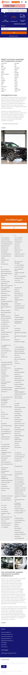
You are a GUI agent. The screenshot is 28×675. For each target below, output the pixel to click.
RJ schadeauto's (18, 386)
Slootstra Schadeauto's (19, 425)
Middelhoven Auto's (19, 299)
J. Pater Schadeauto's (19, 347)
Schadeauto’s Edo (18, 411)
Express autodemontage (6, 406)
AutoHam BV (4, 450)
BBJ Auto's (3, 279)
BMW (2, 66)
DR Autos (3, 385)
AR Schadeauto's (4, 250)
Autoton (2, 262)
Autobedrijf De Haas (5, 446)
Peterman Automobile (19, 351)
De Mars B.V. (17, 291)
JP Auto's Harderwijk (5, 525)
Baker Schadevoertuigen (6, 273)
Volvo (16, 91)
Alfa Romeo (4, 63)
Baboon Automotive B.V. (6, 271)
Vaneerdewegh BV (19, 473)
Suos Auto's (17, 445)
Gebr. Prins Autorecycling (20, 359)
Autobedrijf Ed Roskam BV (20, 394)
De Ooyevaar (17, 330)
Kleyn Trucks (17, 248)
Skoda (16, 82)
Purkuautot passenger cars (7, 636)
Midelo (16, 301)
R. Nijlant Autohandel (19, 317)
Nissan (16, 69)
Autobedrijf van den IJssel (6, 496)
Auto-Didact (3, 374)
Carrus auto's (4, 352)
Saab (16, 79)
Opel (16, 71)
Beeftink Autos (4, 283)
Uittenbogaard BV (18, 466)
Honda (2, 79)
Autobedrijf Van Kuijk (19, 256)
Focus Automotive (5, 418)
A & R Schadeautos (5, 237)
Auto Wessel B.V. (18, 528)
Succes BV (17, 443)
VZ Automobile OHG (19, 512)
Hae (14, 32)
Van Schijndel (17, 413)
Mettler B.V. (17, 297)
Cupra (2, 71)
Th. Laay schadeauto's (19, 265)
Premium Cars (18, 357)
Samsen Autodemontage (20, 407)
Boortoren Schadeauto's (6, 318)
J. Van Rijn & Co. (18, 382)
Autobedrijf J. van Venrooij (20, 488)
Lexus (2, 88)
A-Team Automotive (5, 239)
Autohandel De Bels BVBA (6, 362)
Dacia (2, 72)
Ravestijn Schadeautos (19, 372)
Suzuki (16, 85)
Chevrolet (3, 68)
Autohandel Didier (5, 376)
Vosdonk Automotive (19, 508)
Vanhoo (16, 475)
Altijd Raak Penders (5, 245)
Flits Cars (3, 416)
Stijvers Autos (17, 433)
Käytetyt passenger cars (6, 638)
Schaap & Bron (18, 409)
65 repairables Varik (19, 477)
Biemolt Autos (4, 297)
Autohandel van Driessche (6, 387)
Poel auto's (17, 355)
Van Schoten (17, 417)
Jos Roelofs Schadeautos (20, 388)
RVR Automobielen (18, 398)
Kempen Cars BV (18, 239)
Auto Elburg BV (4, 402)
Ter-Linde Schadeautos (19, 456)
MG (15, 64)
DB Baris (3, 277)
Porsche (16, 75)
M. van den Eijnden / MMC (6, 397)
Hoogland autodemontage (7, 480)
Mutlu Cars (17, 309)
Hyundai (3, 80)
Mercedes (17, 63)
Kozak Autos (17, 252)
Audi (2, 64)
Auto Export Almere (5, 326)
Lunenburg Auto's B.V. (19, 282)
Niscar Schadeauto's (19, 319)
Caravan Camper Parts (6, 350)
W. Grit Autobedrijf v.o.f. (6, 431)
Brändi (3, 26)
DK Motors (3, 380)
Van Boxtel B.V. (4, 324)
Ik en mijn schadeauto (6, 498)
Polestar (17, 74)
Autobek (3, 258)
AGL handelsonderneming (6, 243)
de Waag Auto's (18, 522)
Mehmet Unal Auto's (19, 295)
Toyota (16, 88)
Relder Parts (17, 374)
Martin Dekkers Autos (5, 367)
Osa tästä (8, 671)
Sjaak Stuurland (18, 441)
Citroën (3, 69)
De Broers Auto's (4, 334)
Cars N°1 (3, 354)
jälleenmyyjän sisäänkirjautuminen (8, 653)
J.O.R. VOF (3, 521)
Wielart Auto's (17, 530)
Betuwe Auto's (4, 293)
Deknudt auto (4, 369)
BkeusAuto (3, 299)
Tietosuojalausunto (13, 671)
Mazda (2, 91)
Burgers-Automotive (5, 339)
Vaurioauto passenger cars (7, 634)
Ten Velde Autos (18, 452)
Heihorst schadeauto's (6, 462)
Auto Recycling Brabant (6, 254)
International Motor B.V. (6, 500)
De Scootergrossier (19, 419)
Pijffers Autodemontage (20, 353)
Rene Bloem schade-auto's (7, 301)
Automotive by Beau (5, 281)
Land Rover (4, 86)
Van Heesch (3, 460)
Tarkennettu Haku (13, 36)
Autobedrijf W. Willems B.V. (20, 534)
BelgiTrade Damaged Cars (7, 285)
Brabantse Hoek (4, 328)
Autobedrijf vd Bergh (5, 291)
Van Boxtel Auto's (5, 320)
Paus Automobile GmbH (20, 349)
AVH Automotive (4, 264)
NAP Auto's (17, 315)
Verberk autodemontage (20, 490)
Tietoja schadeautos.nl (6, 632)
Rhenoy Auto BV (18, 378)
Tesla (16, 86)
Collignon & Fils (4, 356)
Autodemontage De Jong (6, 517)
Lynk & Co (3, 89)
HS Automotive (4, 486)
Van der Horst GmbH (5, 482)
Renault (16, 77)
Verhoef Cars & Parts (19, 494)
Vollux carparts (18, 506)
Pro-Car (16, 361)
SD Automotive (18, 421)
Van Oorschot (17, 328)
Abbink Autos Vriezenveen (6, 241)
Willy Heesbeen (4, 458)
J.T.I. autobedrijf (4, 527)
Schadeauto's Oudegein (20, 341)
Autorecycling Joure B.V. (6, 523)
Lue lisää (3, 127)
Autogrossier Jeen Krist (20, 254)
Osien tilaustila (4, 646)
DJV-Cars (3, 378)
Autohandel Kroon (5, 260)
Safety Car (17, 405)
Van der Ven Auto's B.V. (20, 483)
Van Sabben (17, 403)
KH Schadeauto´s (18, 241)
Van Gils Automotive (5, 429)
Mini (15, 66)
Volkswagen (18, 89)
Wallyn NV (17, 524)
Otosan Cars (17, 339)
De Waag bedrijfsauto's (20, 520)
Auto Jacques (4, 509)
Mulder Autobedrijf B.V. (19, 307)
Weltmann (17, 526)
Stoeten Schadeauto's (19, 435)
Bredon (2, 330)
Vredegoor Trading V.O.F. (20, 510)
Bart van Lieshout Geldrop (20, 276)
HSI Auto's (3, 490)
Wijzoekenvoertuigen (19, 532)
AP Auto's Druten (4, 248)
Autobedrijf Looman (19, 278)
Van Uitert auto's (18, 471)
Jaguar (3, 82)
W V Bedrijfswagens (19, 518)
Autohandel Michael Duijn (6, 389)
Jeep (2, 83)
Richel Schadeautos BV (19, 380)
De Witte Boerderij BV (19, 538)
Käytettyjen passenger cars (7, 640)
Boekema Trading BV (5, 310)
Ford (2, 77)
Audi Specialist (4, 252)
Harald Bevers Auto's (5, 295)
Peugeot (17, 72)
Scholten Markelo (18, 415)
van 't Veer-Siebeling (19, 481)
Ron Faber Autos (4, 414)
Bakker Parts (4, 275)
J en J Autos (3, 507)
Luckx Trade (17, 280)
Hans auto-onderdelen (6, 456)
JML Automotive (4, 511)
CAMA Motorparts (5, 348)
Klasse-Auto (17, 245)
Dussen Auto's (4, 391)
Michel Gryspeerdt (5, 438)
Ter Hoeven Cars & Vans (20, 454)
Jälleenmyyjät (15, 2)
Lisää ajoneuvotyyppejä (20, 23)
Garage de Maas (18, 287)
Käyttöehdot (3, 671)
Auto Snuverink (18, 431)
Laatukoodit (3, 644)
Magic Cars (17, 289)
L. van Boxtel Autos (5, 322)
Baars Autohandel (5, 269)
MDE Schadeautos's (19, 293)
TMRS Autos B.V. (18, 458)
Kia (2, 85)
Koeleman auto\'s (18, 250)
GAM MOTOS (4, 423)
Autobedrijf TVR (18, 460)
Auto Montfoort (18, 303)
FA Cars (2, 412)
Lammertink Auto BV (19, 267)
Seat (16, 80)
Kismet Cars (17, 243)
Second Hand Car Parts (20, 423)
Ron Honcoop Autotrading (6, 474)
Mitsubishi (17, 68)
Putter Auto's (17, 363)
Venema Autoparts (19, 486)
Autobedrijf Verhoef (19, 492)
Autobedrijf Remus (19, 376)
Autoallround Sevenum (6, 256)
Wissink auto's (18, 536)
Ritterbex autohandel (19, 384)
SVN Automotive (18, 447)
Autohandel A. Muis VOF (20, 305)
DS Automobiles (5, 74)
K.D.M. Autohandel (18, 237)
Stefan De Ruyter (18, 396)
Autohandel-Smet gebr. (19, 429)
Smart (16, 83)
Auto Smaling (17, 427)
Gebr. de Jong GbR (5, 519)
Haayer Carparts (5, 448)
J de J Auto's (4, 505)
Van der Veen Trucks (19, 479)
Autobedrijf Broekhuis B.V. (6, 332)
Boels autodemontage (6, 312)
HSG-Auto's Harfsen (5, 488)
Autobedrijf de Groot (5, 436)
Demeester (3, 372)
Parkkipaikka (4, 642)
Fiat (2, 75)
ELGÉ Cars (3, 404)
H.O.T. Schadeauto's (5, 444)
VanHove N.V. (4, 484)
